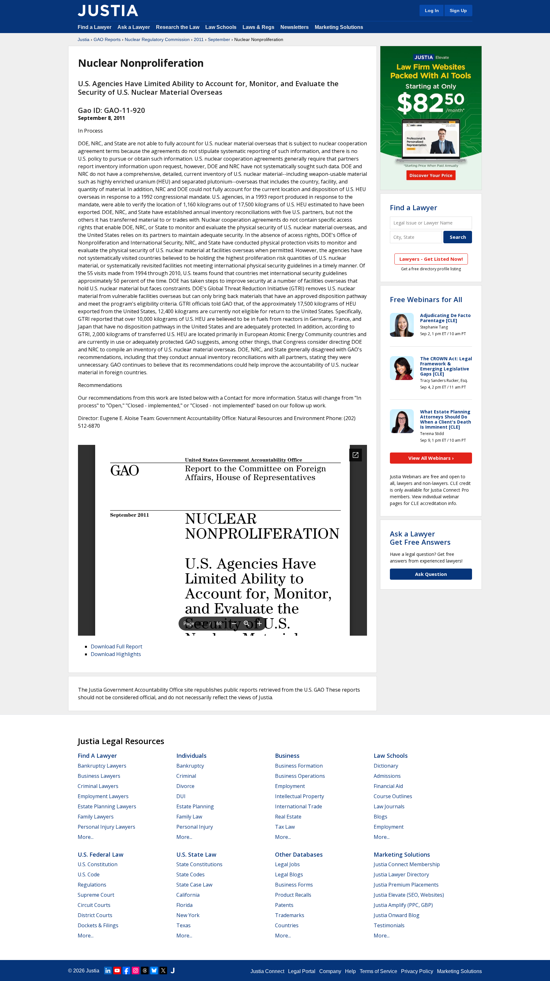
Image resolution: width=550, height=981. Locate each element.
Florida (184, 905)
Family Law (189, 816)
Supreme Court (96, 894)
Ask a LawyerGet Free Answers (420, 538)
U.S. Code (89, 874)
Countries (287, 925)
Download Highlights (116, 654)
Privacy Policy (417, 971)
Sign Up (458, 10)
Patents (284, 905)
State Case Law (194, 884)
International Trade (298, 806)
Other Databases (299, 854)
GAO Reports (107, 39)
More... (86, 836)
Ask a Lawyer (134, 27)
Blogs (380, 816)
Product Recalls (293, 894)
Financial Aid (388, 786)
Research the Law (177, 27)
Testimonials (389, 925)
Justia (83, 39)
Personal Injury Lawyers (106, 826)
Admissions (387, 775)
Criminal (186, 775)
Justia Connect (267, 971)
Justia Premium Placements (406, 884)
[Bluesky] (154, 970)
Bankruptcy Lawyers (102, 765)
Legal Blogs (289, 874)
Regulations (92, 884)
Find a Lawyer (94, 27)
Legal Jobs (287, 864)
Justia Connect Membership (407, 864)
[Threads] (145, 970)
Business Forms (294, 884)
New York (188, 915)
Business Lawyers (99, 775)
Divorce (185, 786)
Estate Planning (195, 806)
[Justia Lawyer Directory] (172, 970)
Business (287, 755)
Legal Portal (301, 971)
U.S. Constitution (97, 864)
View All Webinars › (431, 458)
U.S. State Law (196, 854)
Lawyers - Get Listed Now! (431, 259)
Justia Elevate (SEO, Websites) (409, 894)
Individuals (191, 755)
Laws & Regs (258, 27)
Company (330, 971)
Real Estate (288, 816)
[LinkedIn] (108, 970)
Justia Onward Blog (397, 915)
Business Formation (299, 765)
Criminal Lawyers (98, 786)
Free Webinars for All (426, 299)
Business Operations (300, 775)
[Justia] (108, 10)
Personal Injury (194, 826)
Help (350, 971)
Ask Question (431, 574)
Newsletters (294, 27)
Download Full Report (116, 646)
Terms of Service (378, 971)
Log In (432, 10)
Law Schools (220, 27)
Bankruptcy (190, 765)
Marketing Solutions (339, 27)
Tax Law (285, 826)
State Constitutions (199, 864)
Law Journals (389, 806)
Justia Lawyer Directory (401, 874)
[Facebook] (126, 970)
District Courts (95, 915)
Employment (290, 786)
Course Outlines (393, 796)
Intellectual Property (299, 796)
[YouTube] (117, 970)
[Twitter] (163, 970)
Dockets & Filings (98, 925)
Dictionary (386, 765)
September (219, 39)
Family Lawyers (96, 816)
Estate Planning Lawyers (107, 806)
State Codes (190, 874)
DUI (181, 796)
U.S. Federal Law (100, 854)
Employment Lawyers (103, 796)
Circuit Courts (94, 905)
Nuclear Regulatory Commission (157, 39)
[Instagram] (135, 970)
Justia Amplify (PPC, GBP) (403, 905)
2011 (199, 39)
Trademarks (289, 915)
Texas (183, 925)
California (188, 894)
